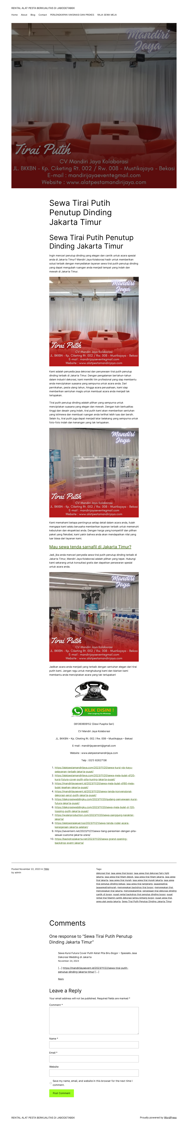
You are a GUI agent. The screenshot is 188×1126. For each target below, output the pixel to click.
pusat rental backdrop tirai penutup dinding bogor (139, 894)
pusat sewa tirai (163, 897)
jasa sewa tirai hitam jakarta (149, 876)
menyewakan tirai (164, 887)
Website (53, 1066)
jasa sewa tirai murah (120, 880)
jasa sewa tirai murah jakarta (148, 880)
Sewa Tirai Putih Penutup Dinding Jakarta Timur (147, 901)
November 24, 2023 (68, 960)
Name (53, 1038)
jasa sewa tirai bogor (122, 873)
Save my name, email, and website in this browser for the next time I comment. (93, 1082)
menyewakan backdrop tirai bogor (135, 887)
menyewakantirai (132, 890)
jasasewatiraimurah (106, 887)
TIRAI (46, 869)
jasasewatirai (160, 883)
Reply (61, 979)
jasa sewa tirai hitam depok (119, 876)
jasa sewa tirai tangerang (139, 883)
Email (53, 1052)
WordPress (170, 1117)
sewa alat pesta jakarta (108, 901)
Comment (56, 1004)
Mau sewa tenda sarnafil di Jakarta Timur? (90, 546)
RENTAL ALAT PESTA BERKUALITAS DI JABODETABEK (43, 8)
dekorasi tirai (103, 873)
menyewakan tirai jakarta (109, 890)
